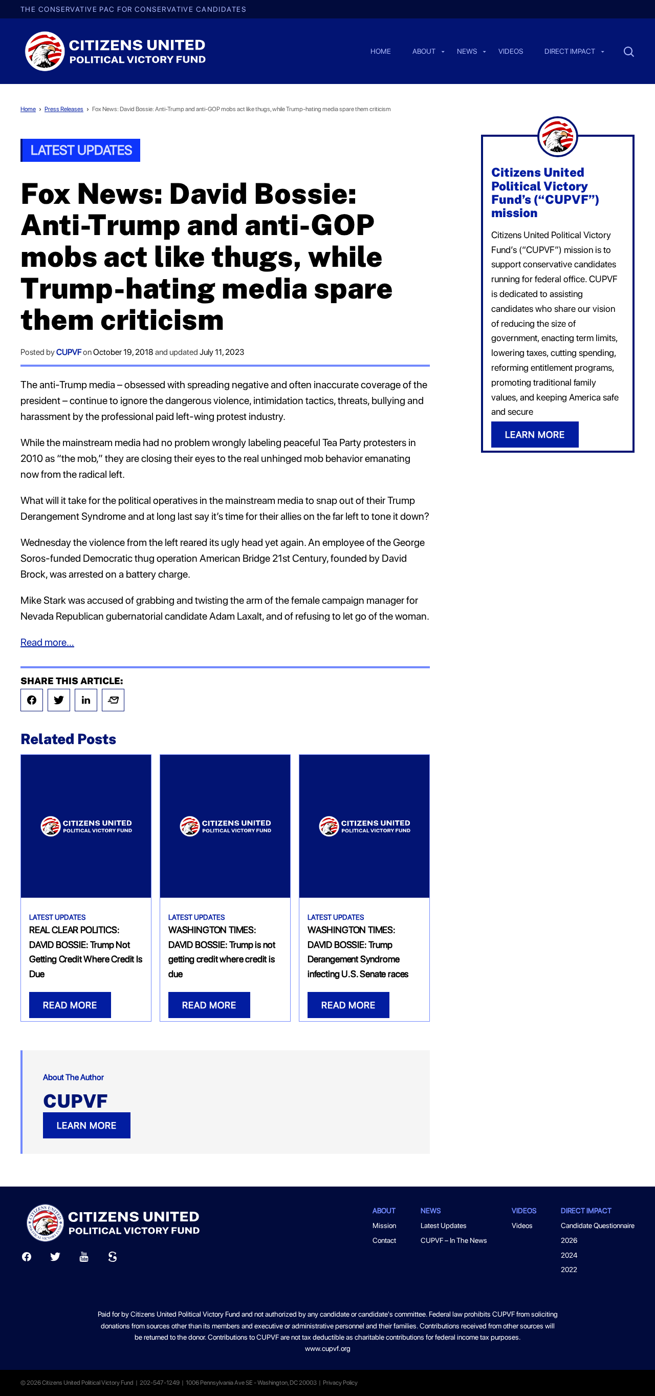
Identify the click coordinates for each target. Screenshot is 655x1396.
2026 (569, 1240)
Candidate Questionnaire (598, 1225)
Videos (510, 52)
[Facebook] (31, 700)
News (467, 52)
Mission (384, 1225)
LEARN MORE (87, 1125)
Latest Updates (81, 150)
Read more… (47, 642)
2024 (569, 1255)
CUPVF (68, 352)
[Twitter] (59, 700)
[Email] (113, 700)
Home (380, 52)
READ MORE (70, 1005)
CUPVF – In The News (454, 1240)
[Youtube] (84, 1259)
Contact (384, 1240)
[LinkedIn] (86, 700)
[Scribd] (112, 1259)
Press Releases (64, 109)
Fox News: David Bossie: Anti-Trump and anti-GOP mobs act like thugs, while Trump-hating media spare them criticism (241, 109)
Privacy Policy (340, 1382)
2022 (569, 1269)
